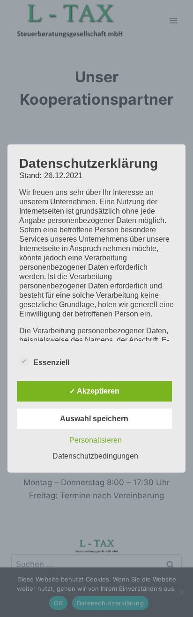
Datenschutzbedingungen (95, 456)
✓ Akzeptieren (94, 391)
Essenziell (51, 362)
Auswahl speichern (94, 419)
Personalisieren (95, 440)
